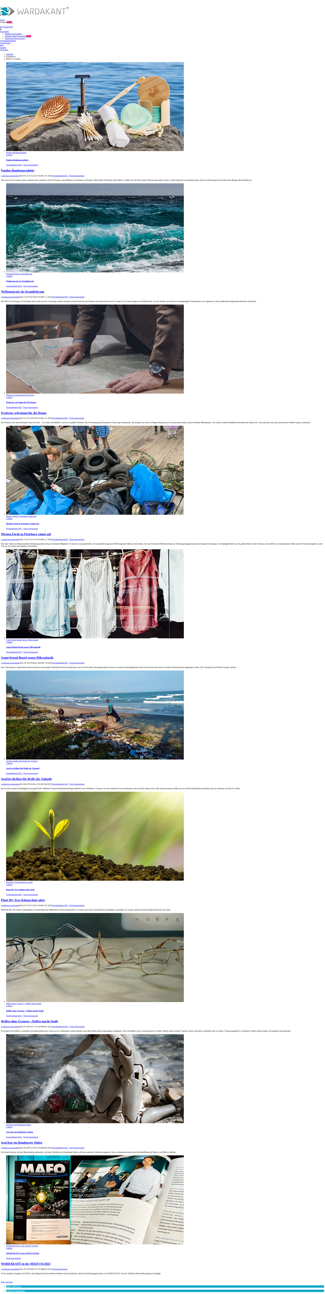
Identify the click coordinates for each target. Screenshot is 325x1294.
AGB (181, 1278)
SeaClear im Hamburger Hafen (18, 1125)
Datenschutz (173, 1278)
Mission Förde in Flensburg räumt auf (21, 516)
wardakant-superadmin (10, 176)
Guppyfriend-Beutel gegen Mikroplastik (22, 640)
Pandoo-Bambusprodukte (16, 153)
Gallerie (9, 155)
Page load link (6, 1282)
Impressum (162, 1278)
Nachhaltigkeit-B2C (14, 165)
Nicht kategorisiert (30, 165)
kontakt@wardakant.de (15, 1291)
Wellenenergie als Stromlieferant (19, 274)
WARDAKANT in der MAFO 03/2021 (22, 1246)
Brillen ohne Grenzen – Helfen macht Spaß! (23, 1004)
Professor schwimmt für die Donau (20, 395)
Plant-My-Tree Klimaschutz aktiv (19, 882)
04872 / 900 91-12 (13, 1286)
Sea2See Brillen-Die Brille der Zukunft (21, 761)
